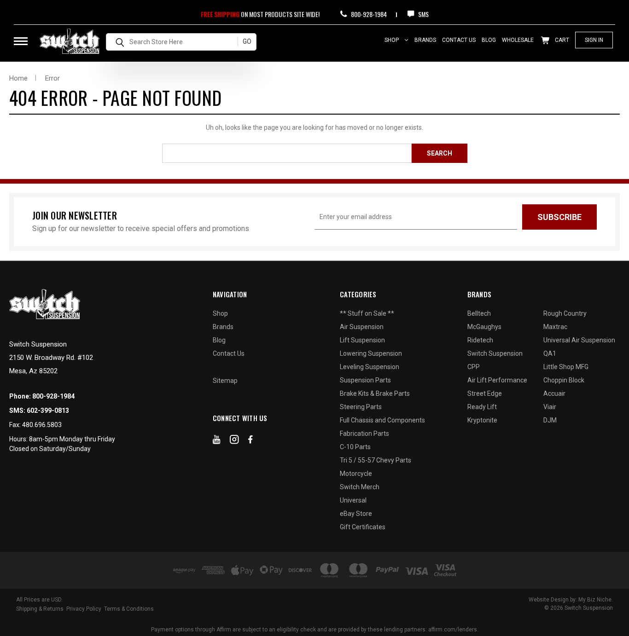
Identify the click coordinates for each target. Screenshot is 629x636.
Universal (353, 500)
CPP (473, 366)
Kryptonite (482, 420)
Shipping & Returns (40, 609)
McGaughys (484, 326)
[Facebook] (250, 441)
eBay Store (356, 513)
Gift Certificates (362, 527)
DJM (550, 420)
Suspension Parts (365, 380)
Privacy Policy (83, 609)
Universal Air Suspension (579, 340)
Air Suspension (362, 326)
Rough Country (565, 313)
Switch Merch (359, 487)
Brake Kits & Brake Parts (375, 393)
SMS (423, 14)
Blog (489, 40)
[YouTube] (217, 441)
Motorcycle (356, 473)
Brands (425, 40)
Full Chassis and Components (382, 420)
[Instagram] (234, 441)
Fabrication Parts (364, 433)
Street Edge (484, 393)
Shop (392, 40)
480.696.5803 (42, 424)
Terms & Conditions (129, 609)
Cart (561, 40)
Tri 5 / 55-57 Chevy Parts (375, 460)
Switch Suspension (495, 353)
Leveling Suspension (369, 366)
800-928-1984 (368, 14)
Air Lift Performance (497, 380)
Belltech (479, 313)
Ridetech (480, 340)
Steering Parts (361, 407)
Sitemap (225, 380)
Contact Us (459, 40)
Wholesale (518, 40)
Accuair (554, 393)
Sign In (594, 40)
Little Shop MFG (565, 366)
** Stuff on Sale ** (367, 313)
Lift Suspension (362, 340)
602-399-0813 (48, 410)
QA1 (549, 353)
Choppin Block (563, 380)
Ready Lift (482, 407)
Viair (549, 407)
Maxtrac (555, 326)
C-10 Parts (355, 447)
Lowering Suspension (371, 353)
